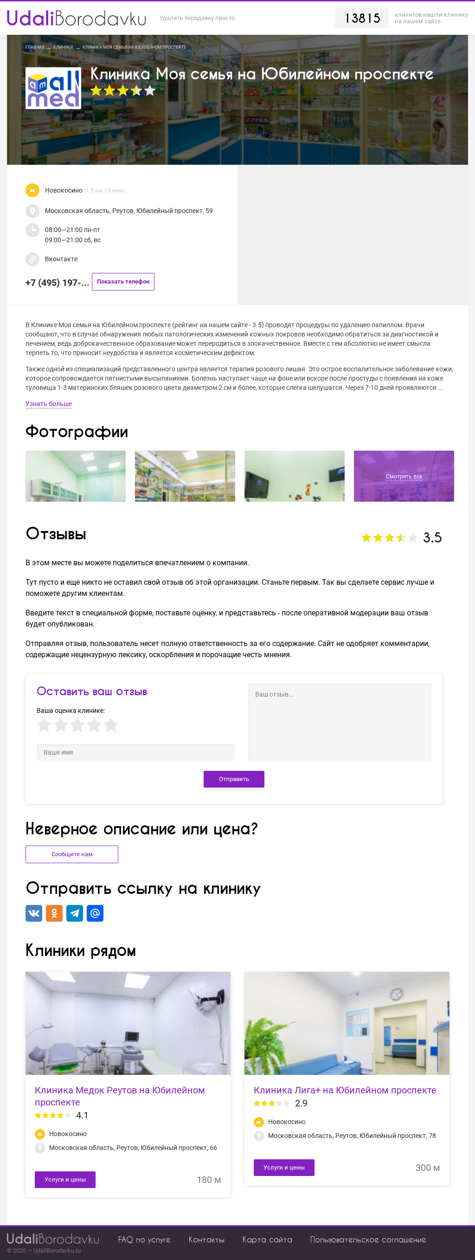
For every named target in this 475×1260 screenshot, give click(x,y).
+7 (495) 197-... (87, 282)
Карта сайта (267, 1239)
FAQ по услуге (144, 1239)
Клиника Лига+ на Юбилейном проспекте (345, 1090)
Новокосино (85, 190)
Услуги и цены (65, 1179)
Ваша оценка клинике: (71, 711)
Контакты (207, 1239)
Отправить (234, 778)
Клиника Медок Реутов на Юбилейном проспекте (120, 1096)
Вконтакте (61, 259)
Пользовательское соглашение (368, 1239)
